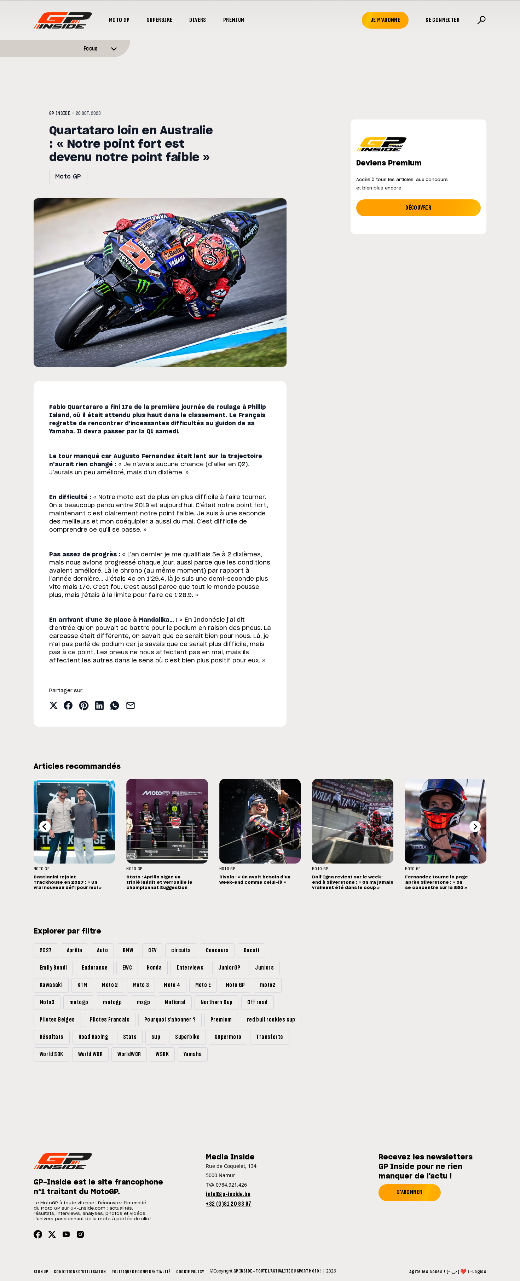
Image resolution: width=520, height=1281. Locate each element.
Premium (234, 20)
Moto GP (119, 20)
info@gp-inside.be (228, 1194)
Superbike (160, 20)
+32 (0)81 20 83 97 (228, 1204)
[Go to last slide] (45, 826)
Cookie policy (190, 1272)
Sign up (41, 1272)
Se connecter (443, 20)
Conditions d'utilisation (80, 1272)
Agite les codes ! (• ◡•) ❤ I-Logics (447, 1271)
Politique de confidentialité (140, 1272)
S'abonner (409, 1192)
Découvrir (418, 208)
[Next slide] (475, 826)
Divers (197, 20)
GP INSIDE (59, 113)
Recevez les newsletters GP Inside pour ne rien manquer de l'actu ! (426, 1167)
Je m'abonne (385, 20)
